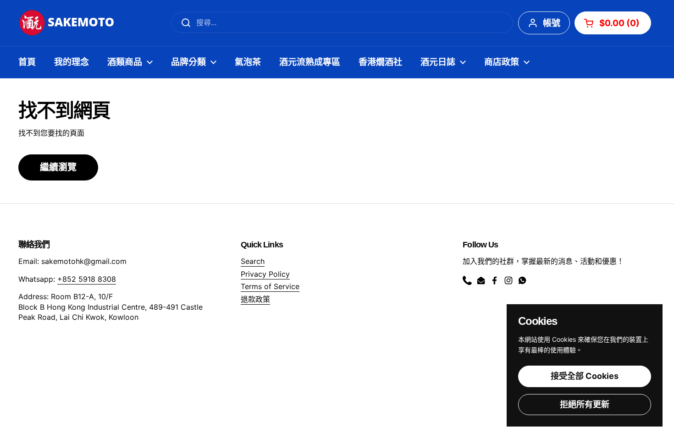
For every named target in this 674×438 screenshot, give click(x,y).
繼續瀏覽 (58, 167)
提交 (183, 22)
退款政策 (255, 299)
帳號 (551, 23)
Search (253, 261)
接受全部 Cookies (585, 376)
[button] (613, 22)
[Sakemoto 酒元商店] (67, 23)
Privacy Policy (265, 274)
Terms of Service (270, 286)
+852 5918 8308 (86, 279)
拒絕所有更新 (584, 404)
